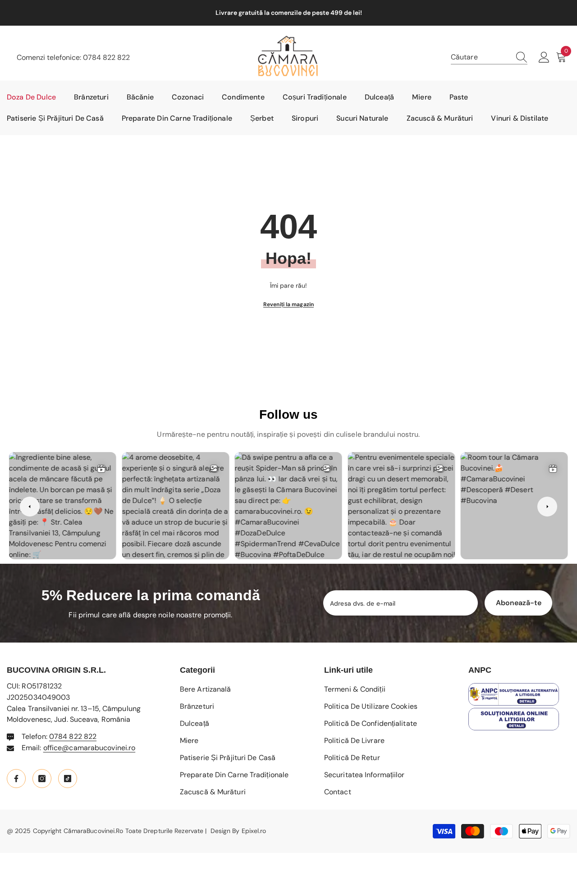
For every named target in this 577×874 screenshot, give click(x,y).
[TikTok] (67, 778)
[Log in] (544, 57)
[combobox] (480, 57)
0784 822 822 (106, 57)
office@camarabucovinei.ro (89, 747)
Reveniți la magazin (288, 304)
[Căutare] (489, 57)
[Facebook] (16, 778)
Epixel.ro (254, 831)
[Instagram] (41, 778)
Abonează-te (518, 602)
